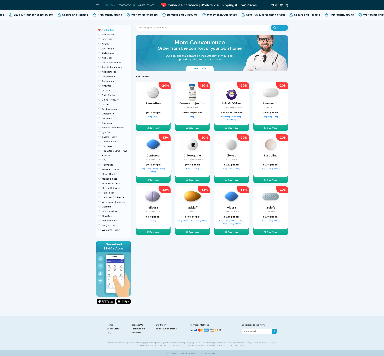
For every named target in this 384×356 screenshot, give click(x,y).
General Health (110, 141)
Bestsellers (108, 30)
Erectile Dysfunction (113, 127)
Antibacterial (109, 72)
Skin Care (107, 216)
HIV (104, 160)
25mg (143, 169)
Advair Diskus (231, 103)
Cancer (106, 104)
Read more (200, 68)
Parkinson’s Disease (113, 197)
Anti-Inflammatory (112, 67)
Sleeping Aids (109, 220)
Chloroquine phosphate (192, 159)
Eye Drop (107, 132)
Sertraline (271, 155)
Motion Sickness (111, 183)
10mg (150, 117)
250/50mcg (237, 117)
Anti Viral (107, 58)
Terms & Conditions (166, 328)
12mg (276, 117)
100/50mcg (226, 117)
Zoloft (270, 207)
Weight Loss (109, 225)
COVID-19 (107, 39)
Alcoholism (108, 34)
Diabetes (107, 118)
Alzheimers (108, 53)
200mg (153, 172)
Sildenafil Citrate (153, 159)
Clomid (231, 155)
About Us (136, 332)
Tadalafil (192, 207)
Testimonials (138, 328)
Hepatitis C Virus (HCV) (114, 151)
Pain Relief (108, 193)
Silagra (153, 207)
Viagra (231, 207)
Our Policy (161, 325)
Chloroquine (192, 155)
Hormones (107, 165)
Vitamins (106, 207)
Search (281, 27)
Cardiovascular (110, 109)
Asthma (106, 90)
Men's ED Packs (111, 169)
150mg (162, 169)
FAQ (109, 332)
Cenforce (153, 155)
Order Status (114, 328)
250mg (189, 169)
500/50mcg (231, 120)
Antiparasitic (109, 76)
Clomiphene (231, 159)
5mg (192, 117)
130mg (225, 224)
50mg (149, 169)
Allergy (105, 44)
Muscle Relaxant (111, 188)
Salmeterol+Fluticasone (231, 107)
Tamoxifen (153, 103)
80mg (204, 221)
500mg (196, 169)
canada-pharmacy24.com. (189, 353)
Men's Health (109, 174)
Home (110, 325)
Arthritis (106, 86)
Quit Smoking (109, 211)
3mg (265, 117)
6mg (270, 117)
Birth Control (109, 95)
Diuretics (107, 123)
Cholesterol (108, 114)
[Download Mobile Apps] (113, 268)
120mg (241, 221)
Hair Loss (107, 146)
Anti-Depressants (111, 62)
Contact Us (137, 325)
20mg (156, 117)
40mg (192, 221)
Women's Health (111, 230)
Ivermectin (270, 103)
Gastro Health (109, 137)
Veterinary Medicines (113, 202)
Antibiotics (108, 81)
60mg (198, 221)
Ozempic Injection (192, 103)
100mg (156, 169)
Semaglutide (192, 107)
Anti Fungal (108, 48)
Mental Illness (109, 179)
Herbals (106, 155)
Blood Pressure (110, 100)
